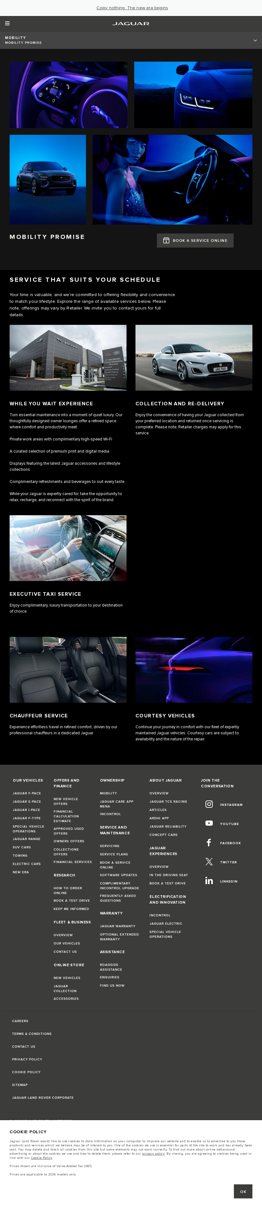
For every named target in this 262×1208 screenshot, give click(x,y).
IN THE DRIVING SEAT (169, 875)
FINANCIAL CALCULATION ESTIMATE (66, 816)
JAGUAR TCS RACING (168, 802)
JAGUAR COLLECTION (65, 988)
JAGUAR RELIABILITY (168, 827)
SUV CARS (22, 847)
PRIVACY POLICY (27, 1059)
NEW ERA (21, 872)
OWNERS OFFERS (69, 841)
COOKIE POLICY (26, 1072)
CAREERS (20, 1021)
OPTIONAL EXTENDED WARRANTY (119, 937)
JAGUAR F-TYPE (27, 818)
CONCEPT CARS (164, 835)
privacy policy (153, 1154)
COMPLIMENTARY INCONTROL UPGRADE (119, 886)
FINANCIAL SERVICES (73, 862)
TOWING (20, 856)
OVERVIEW (63, 935)
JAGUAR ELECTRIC (166, 924)
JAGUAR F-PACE (27, 793)
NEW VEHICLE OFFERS (66, 801)
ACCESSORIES (66, 999)
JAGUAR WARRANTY (117, 926)
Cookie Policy (41, 1158)
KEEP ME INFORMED (71, 909)
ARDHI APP (159, 818)
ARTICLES (158, 810)
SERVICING (109, 846)
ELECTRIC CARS (27, 864)
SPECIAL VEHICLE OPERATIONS (28, 829)
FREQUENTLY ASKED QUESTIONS (118, 898)
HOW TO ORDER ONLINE (68, 890)
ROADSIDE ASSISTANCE (111, 967)
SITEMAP (20, 1085)
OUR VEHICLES (67, 943)
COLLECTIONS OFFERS (66, 852)
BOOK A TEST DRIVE (72, 901)
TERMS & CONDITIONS (32, 1034)
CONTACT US (65, 952)
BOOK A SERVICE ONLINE (200, 240)
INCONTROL (110, 814)
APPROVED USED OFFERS (69, 831)
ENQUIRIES (109, 977)
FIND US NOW (112, 986)
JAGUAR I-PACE (26, 810)
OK (243, 1191)
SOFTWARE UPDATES (118, 875)
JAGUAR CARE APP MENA (117, 804)
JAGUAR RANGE (27, 839)
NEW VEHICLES (67, 978)
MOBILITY (108, 793)
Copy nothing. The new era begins (132, 8)
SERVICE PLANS (114, 854)
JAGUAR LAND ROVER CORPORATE (43, 1098)
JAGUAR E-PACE (27, 802)
